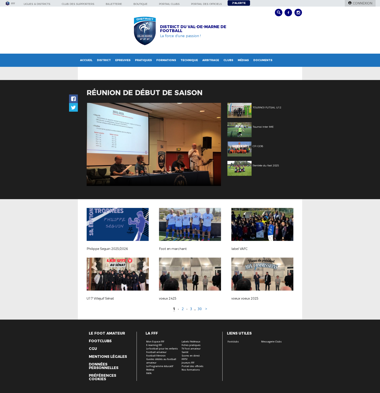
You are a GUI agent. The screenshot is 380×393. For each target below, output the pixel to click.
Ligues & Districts (37, 4)
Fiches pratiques (191, 345)
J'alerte (239, 3)
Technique (189, 60)
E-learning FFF (154, 345)
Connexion (362, 3)
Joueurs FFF (188, 362)
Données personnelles (103, 366)
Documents (262, 60)
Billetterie (114, 4)
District (104, 60)
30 (200, 309)
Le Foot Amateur (107, 333)
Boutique (140, 4)
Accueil (86, 60)
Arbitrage (210, 60)
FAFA (149, 373)
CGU (93, 349)
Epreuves (123, 60)
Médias (243, 60)
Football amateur (156, 352)
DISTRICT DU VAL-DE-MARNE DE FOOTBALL (193, 28)
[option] (154, 144)
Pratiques (143, 60)
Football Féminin (156, 355)
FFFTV (184, 359)
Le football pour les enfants (162, 348)
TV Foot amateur (191, 348)
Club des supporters (78, 4)
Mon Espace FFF (155, 341)
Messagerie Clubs (271, 341)
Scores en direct (191, 355)
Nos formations (191, 369)
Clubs (228, 60)
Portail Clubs (169, 4)
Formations (166, 60)
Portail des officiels (206, 4)
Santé (185, 352)
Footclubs (100, 341)
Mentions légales (108, 356)
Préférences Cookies (102, 377)
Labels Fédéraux (191, 341)
